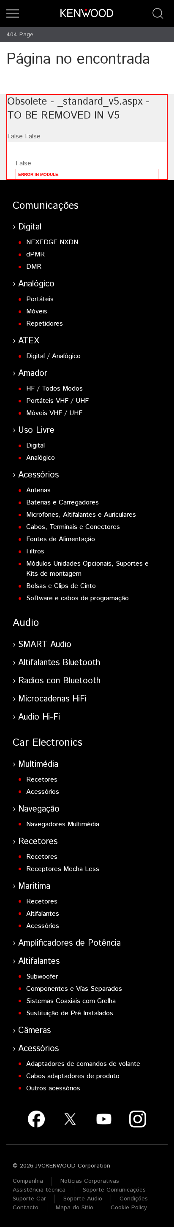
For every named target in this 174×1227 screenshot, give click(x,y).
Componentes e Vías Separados (74, 989)
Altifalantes (42, 914)
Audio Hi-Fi (39, 717)
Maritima (34, 886)
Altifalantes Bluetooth (59, 663)
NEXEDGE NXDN (52, 242)
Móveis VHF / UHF (54, 413)
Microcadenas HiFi (52, 699)
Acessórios (38, 475)
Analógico (36, 284)
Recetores (41, 780)
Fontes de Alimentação (60, 539)
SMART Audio (44, 645)
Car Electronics (47, 743)
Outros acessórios (53, 1088)
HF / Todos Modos (54, 389)
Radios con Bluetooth (59, 681)
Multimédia (38, 764)
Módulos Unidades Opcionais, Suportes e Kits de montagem (87, 569)
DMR (33, 267)
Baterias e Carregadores (62, 502)
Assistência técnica (39, 1190)
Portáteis (40, 299)
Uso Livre (36, 430)
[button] (12, 13)
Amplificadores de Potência (69, 943)
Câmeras (34, 1031)
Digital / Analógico (53, 356)
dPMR (35, 254)
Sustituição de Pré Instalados (69, 1013)
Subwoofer (42, 977)
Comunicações (46, 206)
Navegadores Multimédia (62, 824)
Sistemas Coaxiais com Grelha (71, 1001)
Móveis (36, 311)
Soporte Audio (82, 1199)
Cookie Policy (129, 1207)
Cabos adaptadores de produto (73, 1076)
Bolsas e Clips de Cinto (61, 586)
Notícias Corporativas (89, 1181)
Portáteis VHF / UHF (57, 401)
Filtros (35, 551)
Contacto (25, 1207)
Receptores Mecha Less (62, 869)
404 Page (19, 34)
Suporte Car (29, 1199)
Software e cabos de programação (77, 598)
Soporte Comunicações (114, 1190)
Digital (29, 227)
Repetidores (44, 324)
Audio (26, 623)
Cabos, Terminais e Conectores (73, 527)
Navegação (39, 809)
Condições (134, 1199)
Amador (32, 373)
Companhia (28, 1181)
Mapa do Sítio (74, 1207)
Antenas (38, 490)
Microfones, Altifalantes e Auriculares (81, 515)
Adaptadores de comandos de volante (83, 1064)
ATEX (28, 341)
